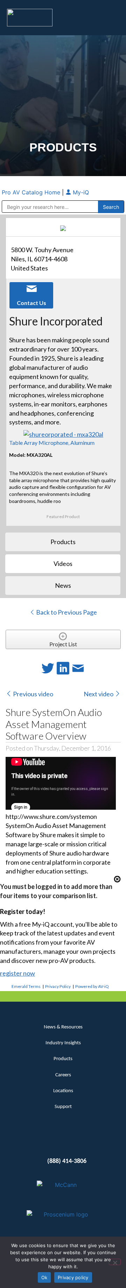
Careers (63, 1075)
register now (17, 973)
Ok (44, 1277)
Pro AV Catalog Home (32, 192)
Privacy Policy (58, 986)
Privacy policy (73, 1277)
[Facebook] (63, 1139)
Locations (63, 1091)
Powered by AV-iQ (92, 986)
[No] (115, 1262)
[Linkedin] (50, 1139)
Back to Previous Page (66, 612)
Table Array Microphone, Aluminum (51, 442)
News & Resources (63, 1027)
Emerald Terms (26, 986)
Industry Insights (63, 1043)
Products (63, 1059)
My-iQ (80, 192)
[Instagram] (75, 1139)
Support (63, 1106)
